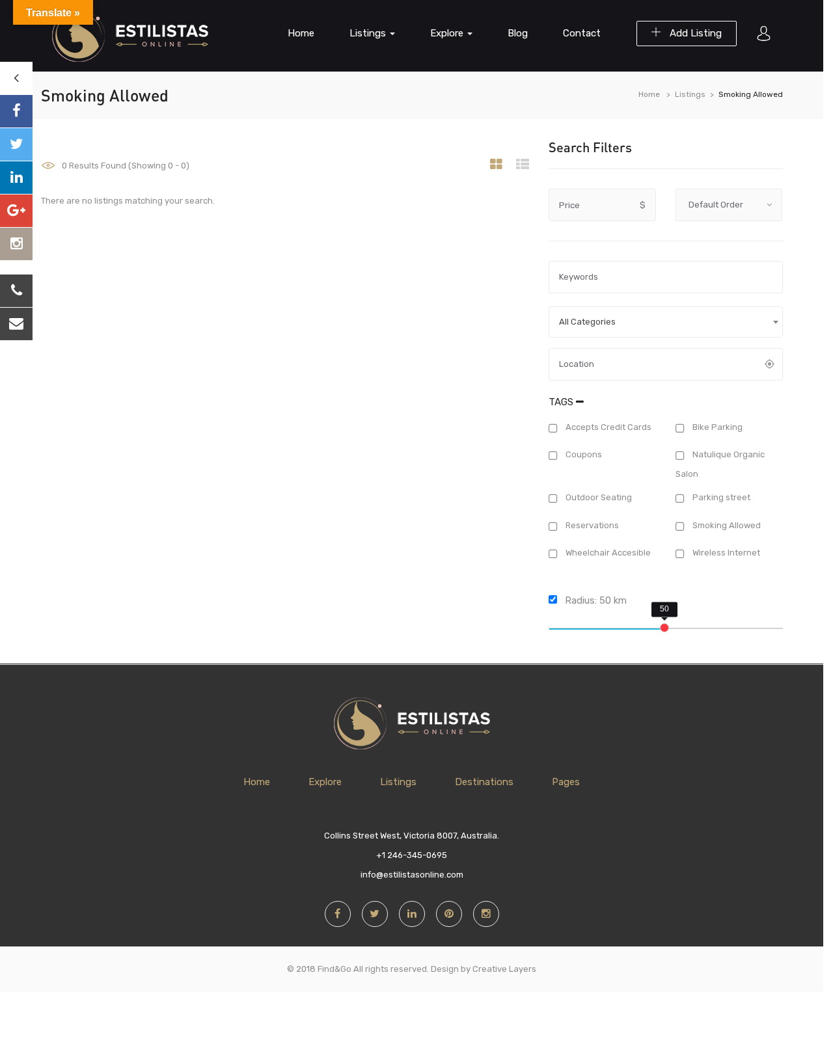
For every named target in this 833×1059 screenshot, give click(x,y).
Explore (448, 33)
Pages (566, 782)
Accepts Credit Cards (607, 427)
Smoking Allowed (725, 525)
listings (369, 33)
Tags (562, 402)
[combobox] (666, 322)
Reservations (591, 525)
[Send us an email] (16, 324)
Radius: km (594, 600)
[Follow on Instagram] (16, 244)
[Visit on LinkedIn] (16, 177)
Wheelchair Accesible (607, 553)
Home (301, 33)
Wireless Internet (725, 553)
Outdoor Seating (598, 497)
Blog (518, 33)
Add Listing (694, 33)
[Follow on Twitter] (16, 144)
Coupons (583, 455)
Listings (690, 94)
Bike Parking (716, 427)
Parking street (720, 497)
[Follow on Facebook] (16, 111)
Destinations (484, 782)
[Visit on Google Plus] (16, 210)
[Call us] (16, 291)
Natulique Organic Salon (720, 464)
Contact (582, 33)
